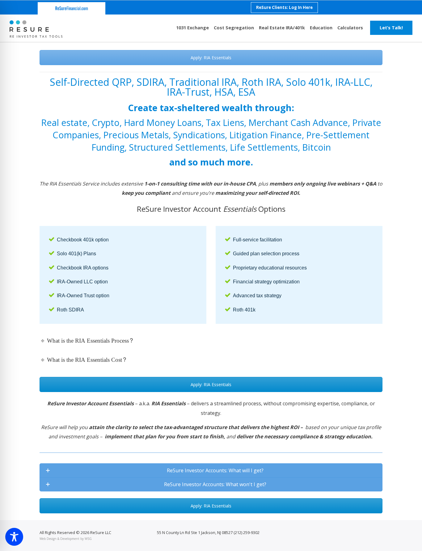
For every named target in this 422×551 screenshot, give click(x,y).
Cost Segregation (234, 28)
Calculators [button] (350, 28)
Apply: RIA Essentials (211, 58)
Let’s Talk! (391, 28)
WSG (88, 538)
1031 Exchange (192, 28)
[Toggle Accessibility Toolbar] (14, 536)
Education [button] (321, 28)
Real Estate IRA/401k (282, 28)
